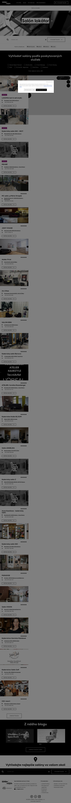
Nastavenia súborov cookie (30, 89)
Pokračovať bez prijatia (49, 81)
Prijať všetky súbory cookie (41, 89)
